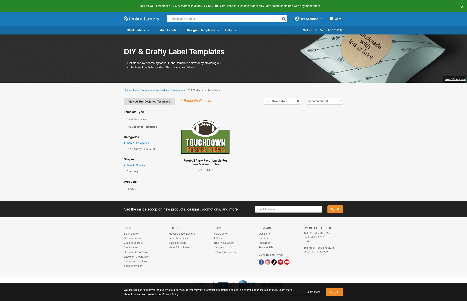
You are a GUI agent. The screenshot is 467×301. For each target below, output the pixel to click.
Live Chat (312, 30)
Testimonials (266, 247)
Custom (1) (133, 171)
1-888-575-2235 (333, 30)
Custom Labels (165, 30)
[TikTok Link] (274, 261)
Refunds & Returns (225, 252)
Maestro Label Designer (182, 233)
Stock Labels (131, 247)
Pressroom (265, 242)
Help (228, 30)
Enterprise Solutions (135, 261)
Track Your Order (224, 242)
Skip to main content (13, 3)
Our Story (264, 233)
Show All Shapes (135, 165)
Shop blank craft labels (180, 67)
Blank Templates (136, 119)
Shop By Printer (133, 265)
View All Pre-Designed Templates (149, 101)
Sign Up (335, 209)
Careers (263, 238)
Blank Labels (136, 30)
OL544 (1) (133, 189)
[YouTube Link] (287, 261)
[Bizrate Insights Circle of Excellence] (254, 280)
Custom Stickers (133, 242)
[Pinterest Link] (281, 261)
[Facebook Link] (262, 261)
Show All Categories (137, 143)
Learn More (313, 292)
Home (127, 90)
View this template (455, 79)
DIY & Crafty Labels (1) (141, 149)
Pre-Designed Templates (169, 90)
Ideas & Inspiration (179, 247)
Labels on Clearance (136, 256)
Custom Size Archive (136, 252)
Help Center (221, 233)
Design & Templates (201, 30)
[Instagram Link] (268, 261)
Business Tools (177, 242)
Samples (219, 247)
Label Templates (142, 90)
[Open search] (284, 19)
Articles (218, 238)
